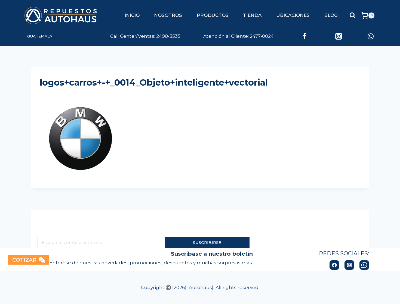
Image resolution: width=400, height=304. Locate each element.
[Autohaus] (61, 15)
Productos (213, 15)
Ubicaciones (293, 15)
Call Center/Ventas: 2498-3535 (145, 36)
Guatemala (39, 36)
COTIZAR (24, 260)
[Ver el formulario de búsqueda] (352, 15)
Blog (331, 15)
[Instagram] (338, 36)
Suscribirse (207, 242)
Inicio (132, 15)
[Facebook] (304, 36)
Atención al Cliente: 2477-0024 (227, 36)
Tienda (252, 15)
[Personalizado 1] (371, 36)
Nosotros (168, 15)
